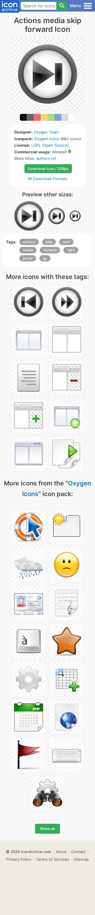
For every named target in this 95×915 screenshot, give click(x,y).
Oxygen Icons (46, 138)
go (45, 258)
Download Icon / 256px (48, 168)
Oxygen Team (46, 132)
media (28, 250)
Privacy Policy (18, 859)
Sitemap (81, 859)
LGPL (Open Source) (50, 145)
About (61, 851)
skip (49, 242)
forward (49, 250)
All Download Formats (47, 178)
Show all (47, 828)
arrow (28, 258)
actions (29, 242)
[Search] (61, 5)
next (66, 242)
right (71, 250)
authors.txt (46, 158)
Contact (78, 851)
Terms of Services (52, 859)
